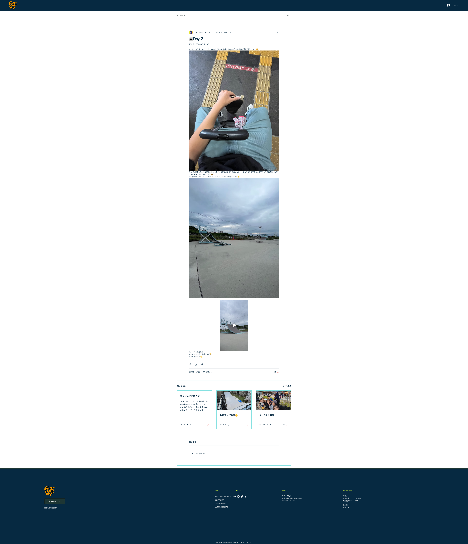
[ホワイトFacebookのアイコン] (245, 496)
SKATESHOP (219, 500)
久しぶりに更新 (266, 415)
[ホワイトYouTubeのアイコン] (234, 496)
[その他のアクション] (277, 32)
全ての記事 (181, 15)
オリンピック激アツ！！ (192, 396)
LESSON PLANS (220, 503)
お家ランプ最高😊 (229, 415)
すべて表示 (287, 386)
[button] (288, 15)
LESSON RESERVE (221, 507)
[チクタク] (242, 496)
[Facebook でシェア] (190, 364)
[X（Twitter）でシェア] (196, 364)
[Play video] (234, 325)
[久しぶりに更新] (273, 400)
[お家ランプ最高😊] (234, 400)
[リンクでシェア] (202, 364)
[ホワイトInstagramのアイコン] (238, 496)
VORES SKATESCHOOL (223, 497)
